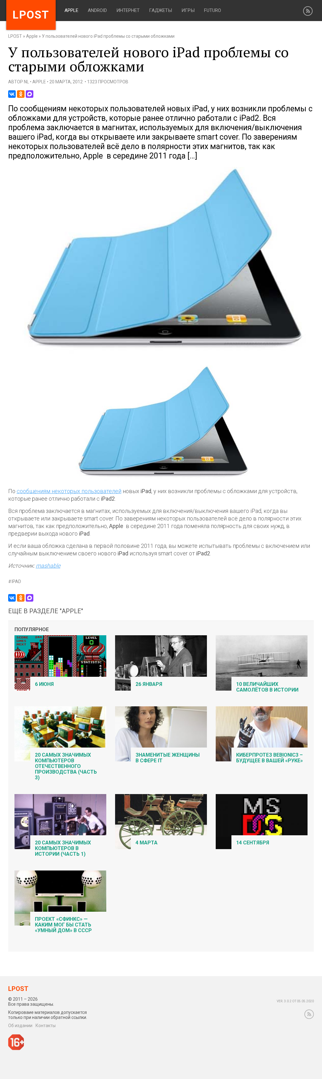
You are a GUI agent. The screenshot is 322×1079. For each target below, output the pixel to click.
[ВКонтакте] (12, 94)
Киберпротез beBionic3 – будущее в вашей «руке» (269, 758)
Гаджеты (160, 10)
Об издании (20, 1025)
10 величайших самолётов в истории (267, 687)
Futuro (212, 10)
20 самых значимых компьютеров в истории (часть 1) (63, 848)
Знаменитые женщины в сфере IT (168, 758)
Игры (188, 10)
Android (97, 10)
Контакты (46, 1025)
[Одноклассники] (21, 94)
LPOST (15, 36)
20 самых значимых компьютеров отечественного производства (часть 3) (66, 766)
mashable (48, 565)
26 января (149, 684)
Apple (71, 10)
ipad (16, 581)
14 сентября (252, 843)
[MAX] (29, 94)
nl (26, 81)
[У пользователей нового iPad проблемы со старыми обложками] (161, 352)
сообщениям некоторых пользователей (69, 491)
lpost (31, 14)
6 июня (44, 684)
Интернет (128, 10)
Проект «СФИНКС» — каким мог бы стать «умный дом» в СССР (63, 924)
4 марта (147, 843)
